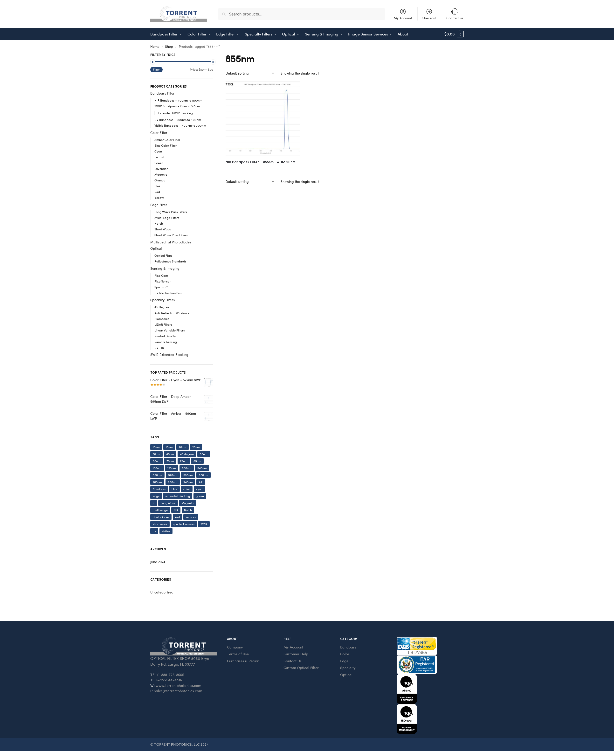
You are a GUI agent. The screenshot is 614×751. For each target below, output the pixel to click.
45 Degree (161, 307)
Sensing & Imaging (164, 268)
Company (235, 647)
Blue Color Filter (165, 145)
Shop (169, 46)
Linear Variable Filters (169, 330)
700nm (157, 482)
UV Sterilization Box (168, 293)
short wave (160, 524)
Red (157, 192)
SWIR (203, 524)
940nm (188, 482)
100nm (157, 468)
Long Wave (168, 503)
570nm (172, 475)
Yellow (159, 197)
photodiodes (161, 517)
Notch (158, 223)
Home (154, 46)
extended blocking (178, 496)
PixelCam (161, 275)
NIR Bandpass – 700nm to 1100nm (178, 100)
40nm (170, 454)
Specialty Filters (162, 299)
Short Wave (162, 229)
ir (154, 503)
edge (156, 496)
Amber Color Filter (167, 140)
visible (166, 531)
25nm (196, 447)
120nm (171, 468)
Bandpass (159, 489)
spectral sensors (183, 524)
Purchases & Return (243, 660)
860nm (172, 482)
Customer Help (295, 653)
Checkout (429, 18)
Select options (263, 170)
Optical (156, 248)
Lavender (161, 168)
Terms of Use (238, 653)
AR (200, 482)
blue (174, 489)
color (186, 489)
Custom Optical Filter (301, 667)
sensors (191, 517)
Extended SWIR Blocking (175, 113)
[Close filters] (214, 55)
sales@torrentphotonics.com (178, 690)
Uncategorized (161, 592)
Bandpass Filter (162, 93)
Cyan (158, 151)
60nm (156, 461)
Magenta (160, 174)
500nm (186, 468)
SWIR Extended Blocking (169, 354)
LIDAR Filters (163, 324)
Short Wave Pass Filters (171, 235)
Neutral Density (165, 336)
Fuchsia (160, 157)
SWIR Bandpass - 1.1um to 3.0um (177, 106)
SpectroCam (163, 287)
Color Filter (158, 132)
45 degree (187, 454)
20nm (182, 447)
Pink (157, 186)
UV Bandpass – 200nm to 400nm (177, 119)
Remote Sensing (165, 342)
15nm (169, 447)
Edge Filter (158, 204)
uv (154, 531)
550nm (157, 475)
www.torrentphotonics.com (178, 685)
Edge (344, 660)
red (177, 517)
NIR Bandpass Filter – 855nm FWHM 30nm (260, 162)
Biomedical (162, 319)
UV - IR (159, 347)
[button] (454, 34)
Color (344, 653)
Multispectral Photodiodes (170, 242)
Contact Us (292, 660)
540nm (202, 468)
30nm (156, 454)
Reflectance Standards (170, 261)
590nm (188, 475)
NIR (176, 510)
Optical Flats (163, 255)
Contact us (454, 18)
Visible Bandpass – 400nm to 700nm (180, 125)
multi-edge (160, 510)
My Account (403, 18)
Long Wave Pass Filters (170, 212)
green (200, 496)
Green (158, 163)
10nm (156, 447)
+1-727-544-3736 (168, 679)
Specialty (348, 667)
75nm (183, 461)
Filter (156, 69)
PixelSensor (162, 281)
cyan (199, 489)
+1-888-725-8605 (170, 674)
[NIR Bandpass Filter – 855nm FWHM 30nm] (263, 119)
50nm (203, 454)
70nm (170, 461)
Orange (159, 180)
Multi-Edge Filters (166, 217)
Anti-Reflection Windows (171, 313)
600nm (203, 475)
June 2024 (157, 561)
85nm (197, 461)
